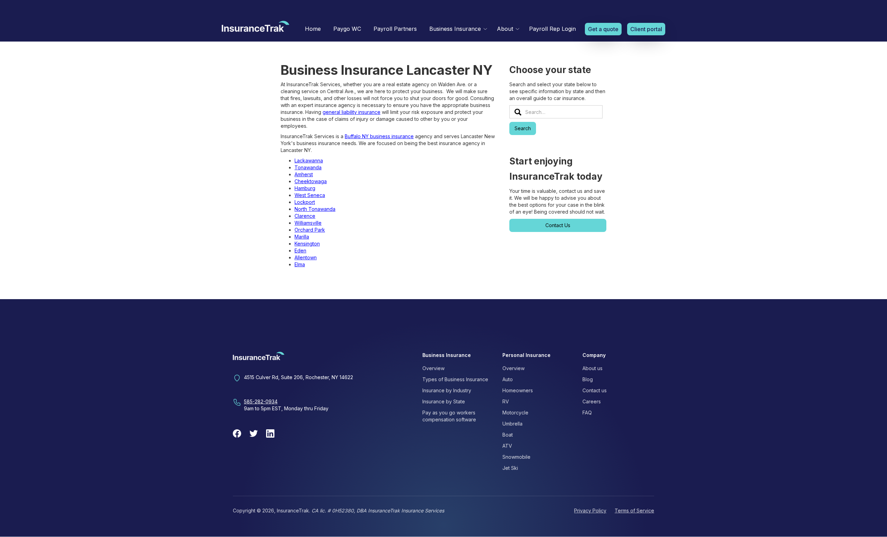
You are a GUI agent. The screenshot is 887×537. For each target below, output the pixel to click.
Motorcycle (515, 412)
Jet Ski (510, 468)
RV (505, 401)
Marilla (302, 237)
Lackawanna (309, 160)
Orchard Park (310, 230)
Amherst (304, 174)
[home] (255, 28)
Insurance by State (443, 401)
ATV (507, 446)
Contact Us (557, 225)
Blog (587, 379)
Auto (507, 379)
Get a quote (603, 29)
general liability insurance (351, 112)
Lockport (305, 202)
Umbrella (512, 424)
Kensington (307, 244)
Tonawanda (308, 167)
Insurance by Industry (446, 390)
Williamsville (308, 223)
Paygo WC (347, 28)
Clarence (305, 216)
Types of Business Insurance (455, 379)
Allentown (306, 257)
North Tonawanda (315, 209)
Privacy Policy (590, 510)
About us (592, 368)
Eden (300, 250)
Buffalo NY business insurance (379, 136)
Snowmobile (516, 457)
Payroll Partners (395, 28)
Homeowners (517, 390)
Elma (300, 264)
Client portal (646, 29)
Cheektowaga (311, 181)
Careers (591, 401)
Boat (507, 435)
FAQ (587, 412)
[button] (457, 29)
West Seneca (310, 195)
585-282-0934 (261, 401)
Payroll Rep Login (552, 28)
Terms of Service (634, 510)
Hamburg (305, 188)
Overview (433, 368)
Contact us (594, 390)
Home (313, 28)
